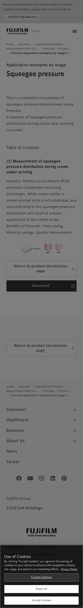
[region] (41, 576)
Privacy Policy (69, 569)
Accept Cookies (41, 600)
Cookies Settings (41, 577)
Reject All (41, 589)
